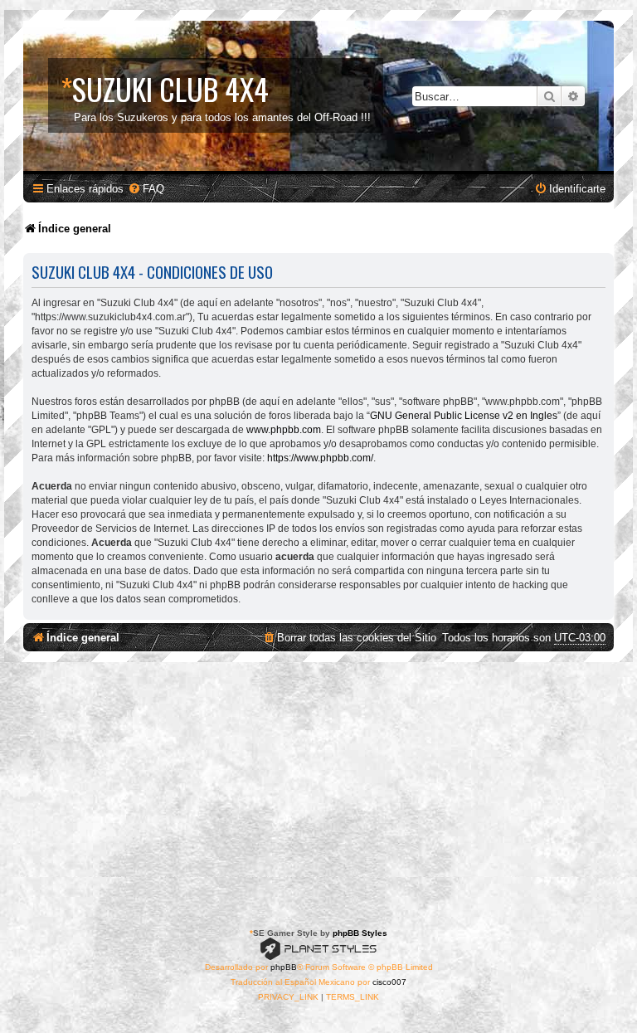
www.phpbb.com (283, 430)
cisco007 (389, 982)
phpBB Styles (360, 933)
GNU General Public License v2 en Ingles (463, 415)
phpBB (283, 967)
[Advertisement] (318, 786)
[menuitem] (146, 189)
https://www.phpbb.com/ (320, 458)
